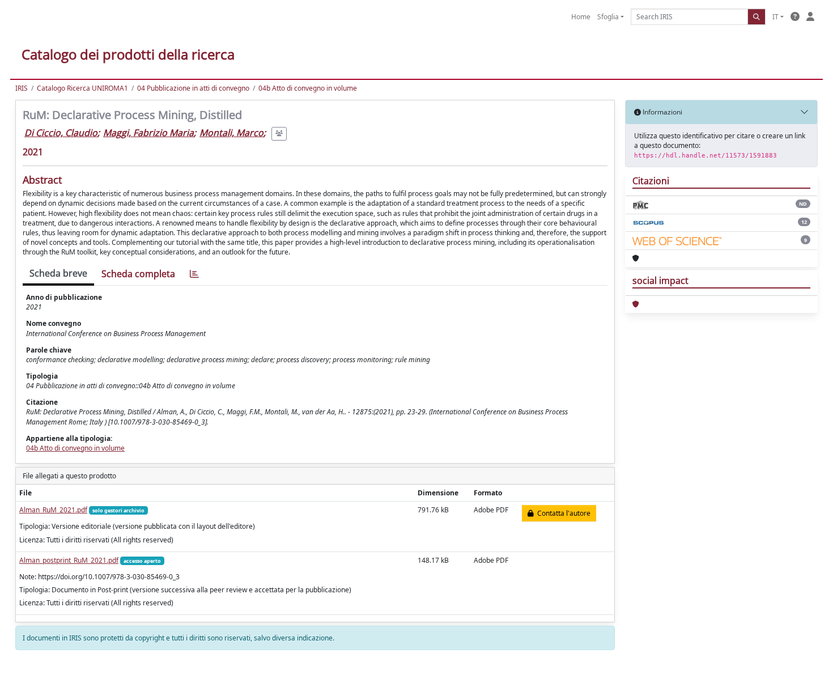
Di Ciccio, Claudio (60, 132)
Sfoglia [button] (608, 17)
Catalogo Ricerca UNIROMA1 (82, 88)
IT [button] (775, 17)
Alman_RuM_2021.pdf (53, 510)
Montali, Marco (231, 132)
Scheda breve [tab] (58, 273)
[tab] (194, 274)
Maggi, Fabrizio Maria (148, 132)
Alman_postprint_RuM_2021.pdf (68, 560)
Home (580, 17)
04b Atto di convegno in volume (307, 88)
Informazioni (661, 112)
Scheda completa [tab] (138, 274)
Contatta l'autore (562, 513)
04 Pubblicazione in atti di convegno (193, 88)
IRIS (21, 88)
